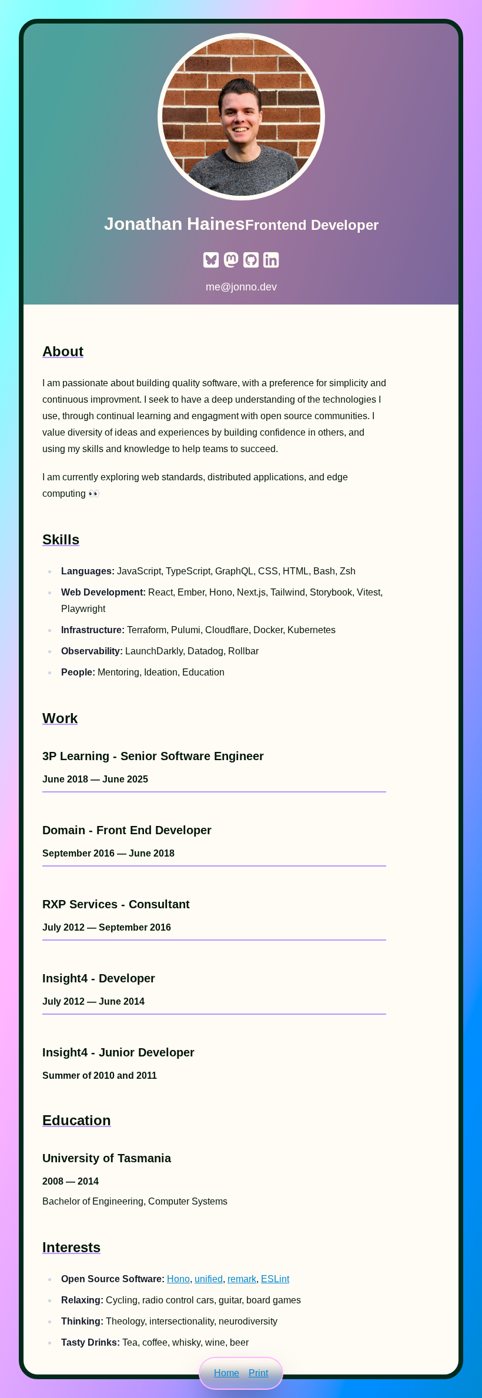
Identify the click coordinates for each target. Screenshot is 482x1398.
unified (209, 1279)
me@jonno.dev (241, 287)
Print (258, 1373)
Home (226, 1373)
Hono (178, 1279)
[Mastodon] (231, 258)
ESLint (275, 1279)
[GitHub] (251, 258)
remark (241, 1279)
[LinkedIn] (271, 258)
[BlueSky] (211, 258)
